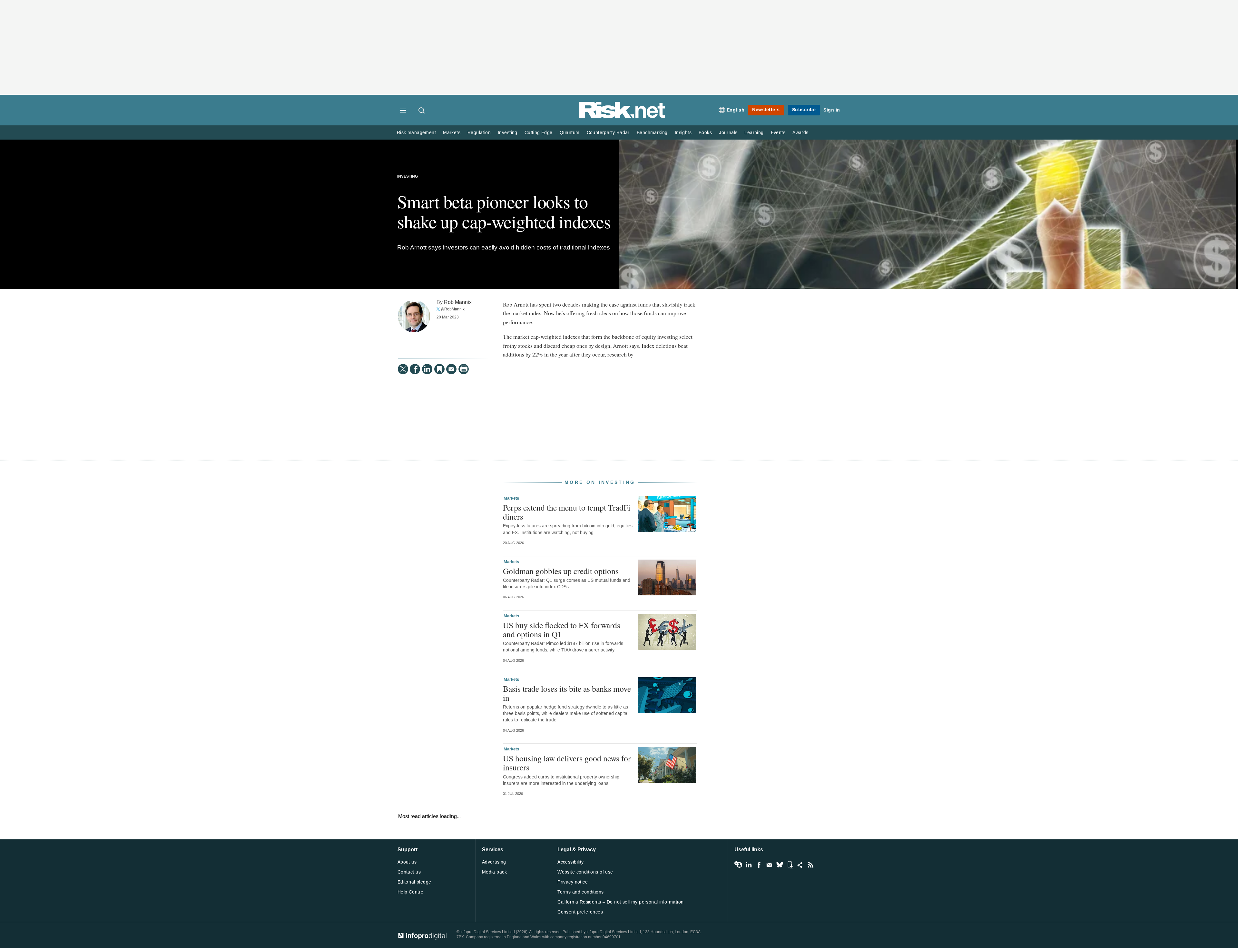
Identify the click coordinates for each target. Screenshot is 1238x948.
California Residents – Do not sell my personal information (620, 902)
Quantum (570, 132)
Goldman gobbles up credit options (561, 570)
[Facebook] (415, 369)
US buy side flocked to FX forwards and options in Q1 (561, 630)
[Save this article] (439, 369)
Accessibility (570, 862)
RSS (810, 865)
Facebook (759, 865)
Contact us (409, 872)
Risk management (416, 132)
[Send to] (451, 369)
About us (407, 862)
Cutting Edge (539, 132)
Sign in (831, 110)
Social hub (800, 865)
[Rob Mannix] (414, 316)
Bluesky (779, 865)
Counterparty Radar (608, 132)
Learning (753, 132)
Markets (451, 132)
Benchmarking (652, 132)
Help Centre (411, 892)
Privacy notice (572, 882)
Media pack (494, 872)
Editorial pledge (414, 882)
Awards (800, 132)
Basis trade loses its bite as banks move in (567, 693)
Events (778, 132)
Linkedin (748, 865)
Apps (790, 865)
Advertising (494, 862)
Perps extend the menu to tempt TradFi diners (566, 512)
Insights (683, 132)
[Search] (422, 111)
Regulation (479, 132)
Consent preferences (580, 912)
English (736, 110)
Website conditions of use (585, 872)
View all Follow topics (738, 865)
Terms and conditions (580, 892)
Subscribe (804, 109)
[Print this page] (463, 369)
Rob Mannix (458, 302)
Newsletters (766, 109)
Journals (728, 132)
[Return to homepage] (622, 116)
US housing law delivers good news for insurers (567, 763)
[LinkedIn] (427, 369)
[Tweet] (403, 369)
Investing (507, 132)
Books (705, 132)
